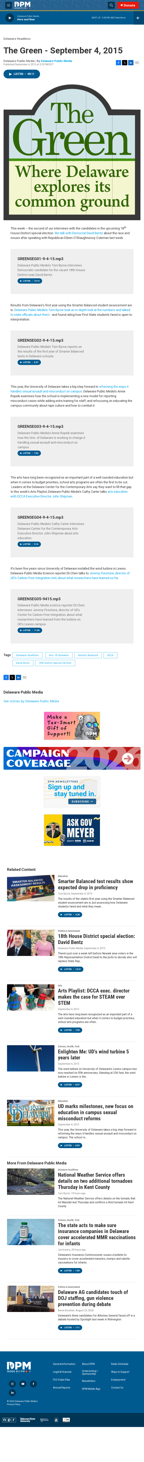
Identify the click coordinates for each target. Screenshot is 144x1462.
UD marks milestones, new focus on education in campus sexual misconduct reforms (95, 1112)
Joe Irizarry (64, 1249)
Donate (129, 5)
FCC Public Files (61, 1380)
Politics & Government (69, 931)
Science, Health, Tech (68, 1046)
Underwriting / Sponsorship (90, 1372)
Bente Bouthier (66, 1310)
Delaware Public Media (56, 61)
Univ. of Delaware (59, 655)
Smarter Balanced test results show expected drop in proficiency (95, 884)
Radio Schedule (119, 1364)
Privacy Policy (13, 1404)
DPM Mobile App (91, 1389)
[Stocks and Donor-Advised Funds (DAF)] (72, 726)
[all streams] (139, 18)
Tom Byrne (64, 893)
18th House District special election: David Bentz (96, 939)
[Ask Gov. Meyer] (72, 830)
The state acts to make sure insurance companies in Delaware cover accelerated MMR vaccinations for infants (97, 1234)
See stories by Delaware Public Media (31, 701)
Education (63, 876)
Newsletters (88, 1381)
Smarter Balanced (88, 655)
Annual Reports (61, 1387)
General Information (64, 1364)
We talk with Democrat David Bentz (79, 233)
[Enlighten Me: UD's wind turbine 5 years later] (30, 1058)
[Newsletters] (72, 792)
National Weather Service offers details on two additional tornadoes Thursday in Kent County (95, 1181)
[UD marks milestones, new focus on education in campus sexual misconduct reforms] (30, 1113)
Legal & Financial (62, 1372)
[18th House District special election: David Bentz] (30, 943)
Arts (60, 985)
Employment (118, 1380)
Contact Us (117, 1387)
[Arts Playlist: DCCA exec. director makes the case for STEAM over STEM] (30, 997)
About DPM (88, 1364)
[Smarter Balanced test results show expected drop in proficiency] (30, 888)
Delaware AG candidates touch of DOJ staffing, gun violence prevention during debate (93, 1298)
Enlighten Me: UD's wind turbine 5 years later (93, 1055)
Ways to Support (120, 1372)
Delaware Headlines (17, 38)
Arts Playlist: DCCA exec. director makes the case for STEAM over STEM (94, 997)
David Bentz (23, 663)
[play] (9, 18)
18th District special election (55, 663)
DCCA (110, 655)
